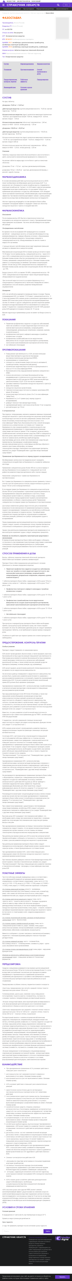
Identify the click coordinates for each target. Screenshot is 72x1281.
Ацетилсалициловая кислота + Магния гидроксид (27, 13)
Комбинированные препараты (23, 39)
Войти (66, 5)
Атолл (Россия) (19, 23)
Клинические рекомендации (12, 9)
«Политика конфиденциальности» (38, 1237)
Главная (5, 13)
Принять (62, 1277)
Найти (48, 1231)
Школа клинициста (62, 9)
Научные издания (28, 9)
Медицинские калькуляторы (45, 9)
